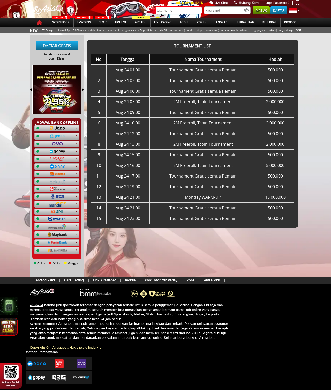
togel (184, 22)
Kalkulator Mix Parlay (161, 280)
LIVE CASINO (163, 22)
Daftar (278, 10)
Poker (201, 22)
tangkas (220, 22)
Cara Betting (74, 280)
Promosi (290, 22)
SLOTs (101, 21)
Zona (190, 280)
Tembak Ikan (244, 22)
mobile (130, 280)
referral (269, 22)
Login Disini (57, 58)
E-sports (84, 21)
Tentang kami (44, 280)
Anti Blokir (212, 280)
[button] (294, 10)
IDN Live (121, 22)
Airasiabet (36, 305)
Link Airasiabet (104, 280)
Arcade (140, 21)
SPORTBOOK (61, 21)
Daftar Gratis (57, 45)
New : (35, 30)
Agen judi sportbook (43, 323)
